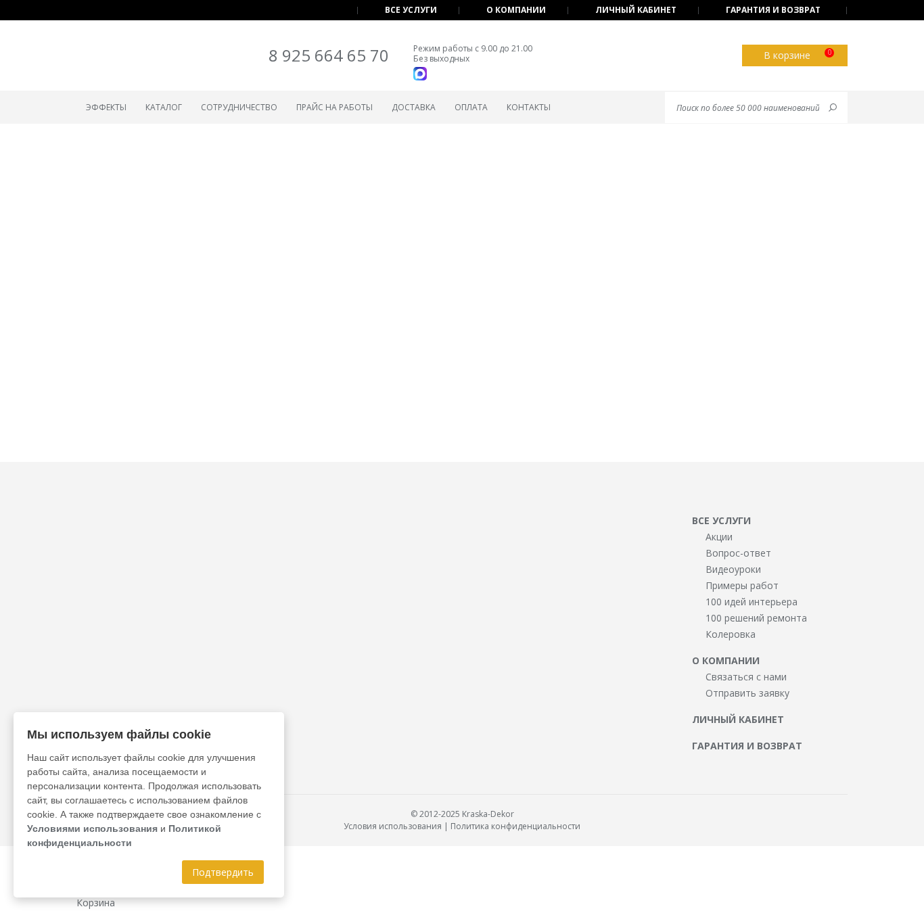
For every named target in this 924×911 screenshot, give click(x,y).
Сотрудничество (239, 107)
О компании (516, 10)
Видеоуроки (733, 569)
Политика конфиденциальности (515, 826)
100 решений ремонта (756, 617)
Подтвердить (223, 872)
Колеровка (731, 634)
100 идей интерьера (752, 601)
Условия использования (393, 826)
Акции (719, 536)
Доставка (414, 107)
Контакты (529, 107)
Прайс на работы (334, 107)
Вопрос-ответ (738, 552)
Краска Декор (131, 57)
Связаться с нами (746, 676)
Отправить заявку (747, 692)
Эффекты (106, 107)
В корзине (797, 54)
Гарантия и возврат (773, 10)
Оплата (471, 107)
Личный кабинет (635, 10)
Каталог (163, 107)
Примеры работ (742, 585)
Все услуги (411, 10)
